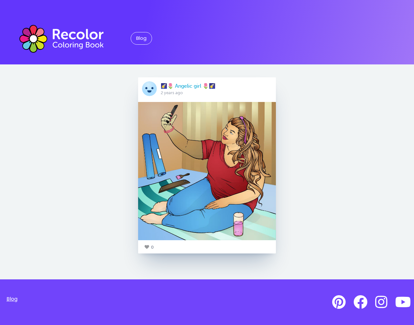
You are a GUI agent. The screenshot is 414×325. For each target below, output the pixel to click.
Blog (141, 38)
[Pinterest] (339, 302)
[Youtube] (403, 302)
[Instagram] (381, 302)
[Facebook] (360, 302)
